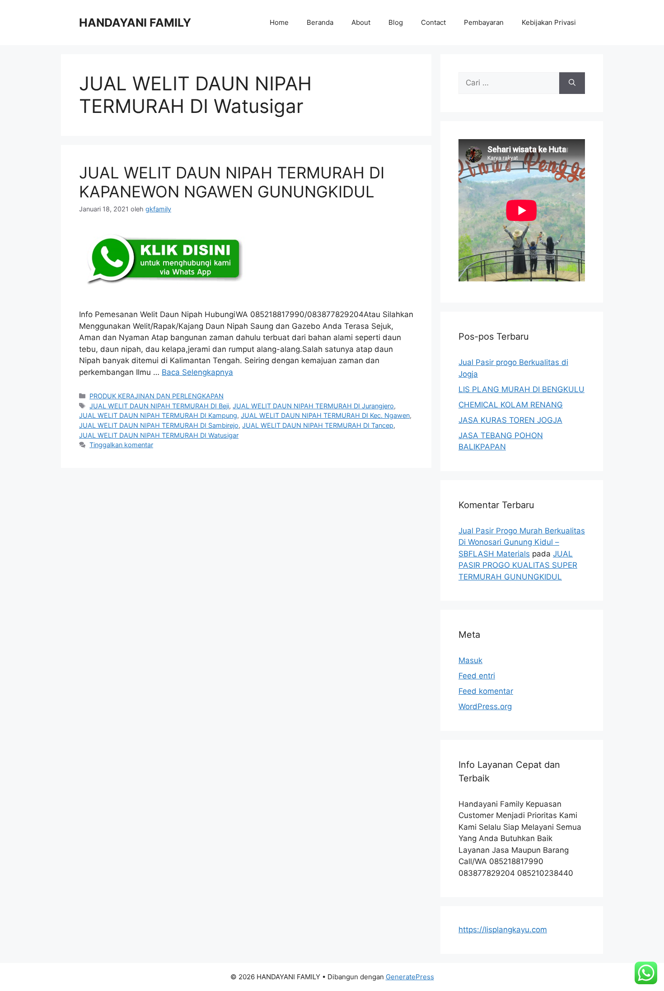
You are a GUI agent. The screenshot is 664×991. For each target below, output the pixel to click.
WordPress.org (485, 706)
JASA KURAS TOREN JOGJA (510, 420)
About (360, 22)
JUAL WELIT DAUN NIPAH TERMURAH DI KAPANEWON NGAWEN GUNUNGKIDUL (231, 182)
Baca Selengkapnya (197, 372)
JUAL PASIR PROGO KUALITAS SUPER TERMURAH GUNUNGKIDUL (517, 565)
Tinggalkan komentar (121, 445)
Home (279, 22)
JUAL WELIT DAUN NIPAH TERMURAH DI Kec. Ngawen (325, 415)
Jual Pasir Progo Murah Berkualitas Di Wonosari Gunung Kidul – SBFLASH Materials (521, 542)
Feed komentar (485, 691)
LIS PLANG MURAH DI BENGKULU (521, 389)
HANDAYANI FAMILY (135, 22)
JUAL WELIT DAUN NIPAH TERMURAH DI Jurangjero (313, 406)
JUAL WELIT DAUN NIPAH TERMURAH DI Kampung (158, 415)
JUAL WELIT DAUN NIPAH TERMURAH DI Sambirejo (158, 425)
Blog (395, 22)
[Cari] (572, 83)
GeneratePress (410, 976)
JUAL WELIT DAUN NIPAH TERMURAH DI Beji (159, 406)
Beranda (320, 22)
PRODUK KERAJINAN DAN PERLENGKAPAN (156, 396)
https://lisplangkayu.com (502, 929)
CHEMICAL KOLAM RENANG (510, 404)
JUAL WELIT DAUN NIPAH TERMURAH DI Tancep (317, 425)
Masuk (470, 660)
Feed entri (476, 675)
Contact (433, 22)
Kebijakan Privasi (549, 22)
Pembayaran (484, 22)
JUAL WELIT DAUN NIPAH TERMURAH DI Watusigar (158, 435)
